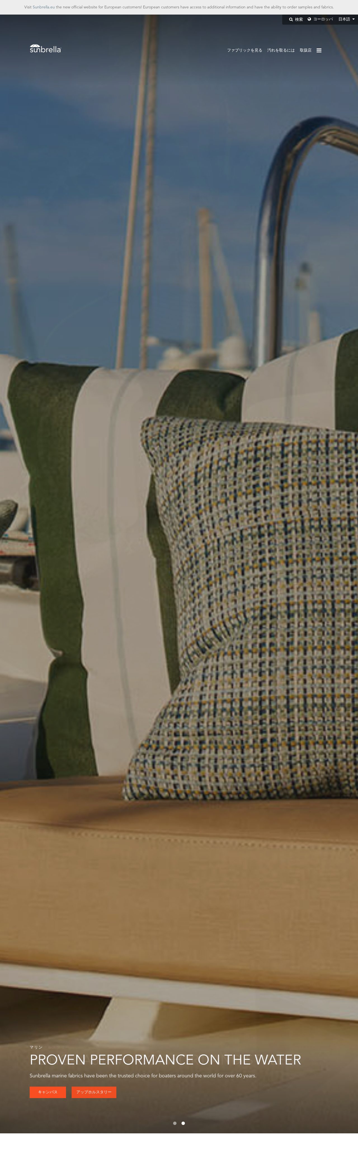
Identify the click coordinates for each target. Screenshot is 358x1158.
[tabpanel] (179, 574)
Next (337, 574)
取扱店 (306, 50)
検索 (298, 20)
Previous (21, 574)
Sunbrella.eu (44, 7)
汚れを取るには (281, 50)
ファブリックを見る (244, 50)
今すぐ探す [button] (48, 1092)
